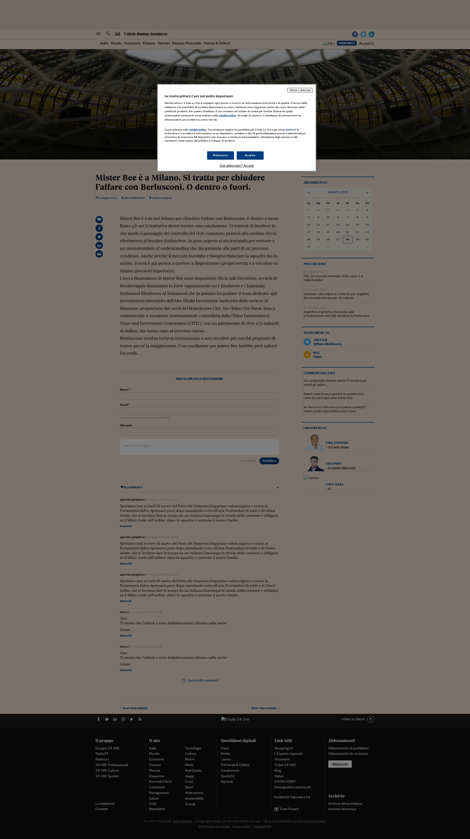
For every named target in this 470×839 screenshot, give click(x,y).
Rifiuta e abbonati (300, 90)
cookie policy (227, 115)
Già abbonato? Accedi (237, 166)
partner (291, 129)
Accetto (250, 155)
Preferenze (220, 155)
